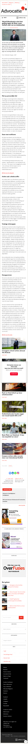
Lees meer (4, 355)
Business (5, 669)
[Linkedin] (12, 473)
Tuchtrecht (5, 678)
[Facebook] (10, 473)
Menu (5, 17)
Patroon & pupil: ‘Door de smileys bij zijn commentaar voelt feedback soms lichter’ (16, 593)
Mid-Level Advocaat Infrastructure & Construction (14, 499)
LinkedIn (5, 699)
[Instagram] (18, 473)
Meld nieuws (6, 711)
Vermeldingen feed (8, 654)
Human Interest (7, 671)
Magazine (11, 2)
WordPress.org (7, 661)
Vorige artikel (10, 478)
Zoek (22, 617)
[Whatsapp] (15, 473)
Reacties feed (7, 658)
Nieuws (5, 667)
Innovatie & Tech (7, 674)
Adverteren (5, 714)
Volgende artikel (18, 478)
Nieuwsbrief (4, 2)
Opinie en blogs (7, 676)
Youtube (5, 703)
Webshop (17, 2)
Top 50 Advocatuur (7, 684)
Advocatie (14, 9)
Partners (5, 693)
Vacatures (5, 691)
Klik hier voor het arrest (7, 335)
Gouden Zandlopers (8, 682)
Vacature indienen (7, 716)
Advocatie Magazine (8, 688)
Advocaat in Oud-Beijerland (9, 493)
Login (5, 651)
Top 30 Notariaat (7, 686)
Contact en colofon (6, 4)
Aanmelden (14, 373)
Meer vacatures (22, 505)
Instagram (5, 701)
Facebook (5, 697)
